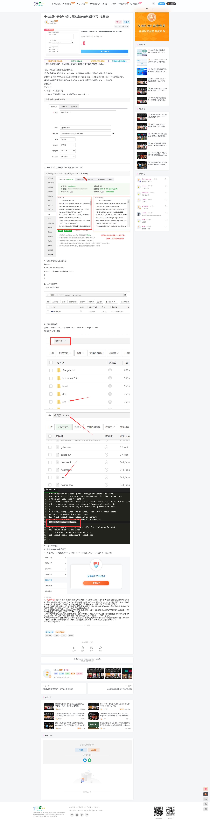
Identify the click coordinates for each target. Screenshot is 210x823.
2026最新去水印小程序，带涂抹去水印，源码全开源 (157, 52)
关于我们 (96, 807)
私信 (127, 22)
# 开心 (64, 635)
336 (68, 674)
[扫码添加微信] (205, 804)
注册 (94, 750)
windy (143, 220)
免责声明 (80, 807)
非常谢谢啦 (145, 195)
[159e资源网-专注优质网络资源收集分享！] (39, 808)
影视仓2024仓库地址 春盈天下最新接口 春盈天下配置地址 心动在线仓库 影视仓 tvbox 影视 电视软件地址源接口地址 (115, 725)
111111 (144, 202)
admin (52, 21)
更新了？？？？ (147, 182)
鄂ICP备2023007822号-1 (96, 810)
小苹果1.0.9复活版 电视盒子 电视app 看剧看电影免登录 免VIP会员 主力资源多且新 (157, 137)
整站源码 (61, 632)
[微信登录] (89, 760)
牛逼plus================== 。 (152, 215)
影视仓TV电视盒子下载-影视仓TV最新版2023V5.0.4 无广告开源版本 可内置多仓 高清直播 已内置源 (70, 725)
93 (57, 674)
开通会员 (172, 4)
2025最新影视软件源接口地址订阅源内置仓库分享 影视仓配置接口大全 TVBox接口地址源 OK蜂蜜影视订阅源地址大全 (70, 715)
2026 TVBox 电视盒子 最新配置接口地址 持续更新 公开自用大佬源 (115, 705)
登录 (81, 750)
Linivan (144, 186)
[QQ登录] (85, 760)
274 (74, 674)
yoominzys (145, 192)
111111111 (145, 188)
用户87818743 (146, 179)
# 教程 (56, 635)
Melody (144, 213)
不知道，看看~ (146, 229)
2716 (62, 674)
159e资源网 (84, 810)
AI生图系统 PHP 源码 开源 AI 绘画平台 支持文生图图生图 (157, 61)
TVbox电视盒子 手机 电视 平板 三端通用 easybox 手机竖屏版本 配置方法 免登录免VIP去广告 (114, 715)
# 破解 (71, 635)
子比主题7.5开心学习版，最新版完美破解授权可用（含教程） (77, 16)
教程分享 (50, 632)
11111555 (145, 208)
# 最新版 (48, 635)
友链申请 (72, 807)
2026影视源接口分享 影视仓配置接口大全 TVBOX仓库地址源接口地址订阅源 (69, 705)
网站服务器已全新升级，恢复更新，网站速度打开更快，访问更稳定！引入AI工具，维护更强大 (157, 72)
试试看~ (144, 222)
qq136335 (145, 206)
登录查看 (105, 51)
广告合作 (88, 807)
